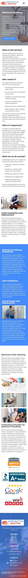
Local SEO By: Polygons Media (18, 576)
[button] (24, 3)
